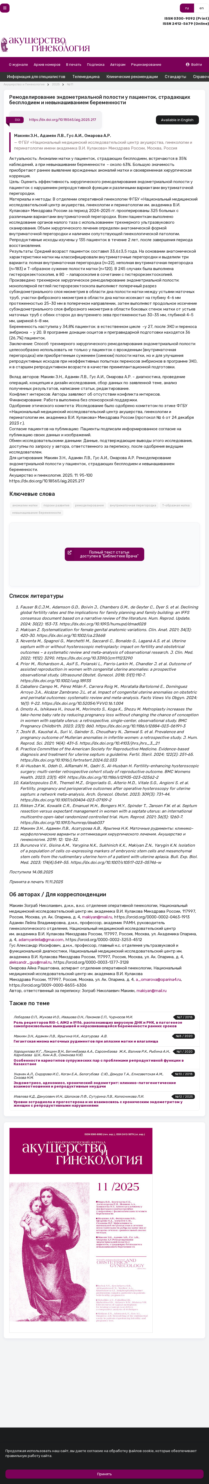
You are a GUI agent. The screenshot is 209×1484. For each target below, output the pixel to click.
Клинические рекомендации (132, 76)
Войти (196, 64)
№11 (70, 84)
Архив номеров (47, 64)
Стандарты (175, 76)
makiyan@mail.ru (97, 917)
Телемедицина (86, 76)
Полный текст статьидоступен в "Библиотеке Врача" (109, 554)
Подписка (95, 64)
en (201, 8)
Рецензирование (146, 64)
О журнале (18, 64)
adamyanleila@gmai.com (41, 939)
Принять (104, 1474)
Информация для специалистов (36, 76)
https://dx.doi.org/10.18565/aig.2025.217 (62, 120)
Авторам (117, 64)
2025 (56, 84)
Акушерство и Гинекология (24, 84)
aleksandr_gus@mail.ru (30, 962)
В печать (73, 64)
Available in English (177, 120)
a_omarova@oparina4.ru (158, 979)
